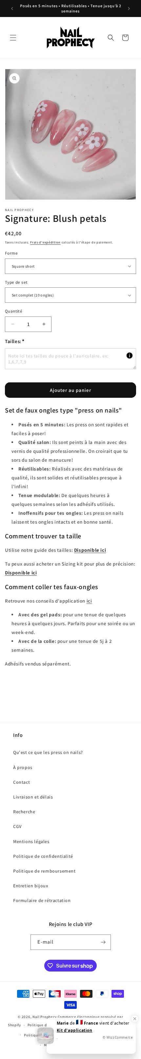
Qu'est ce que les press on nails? (48, 752)
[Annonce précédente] (12, 8)
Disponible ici (90, 550)
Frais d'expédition (45, 242)
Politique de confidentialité (43, 856)
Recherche (24, 812)
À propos (22, 767)
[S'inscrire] (103, 942)
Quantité (13, 311)
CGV (17, 826)
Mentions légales (31, 841)
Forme (11, 253)
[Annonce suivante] (129, 8)
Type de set (16, 282)
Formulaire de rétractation (42, 900)
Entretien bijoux (31, 886)
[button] (13, 37)
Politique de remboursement (44, 871)
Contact (21, 782)
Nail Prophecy (44, 1016)
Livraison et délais (33, 797)
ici (89, 601)
